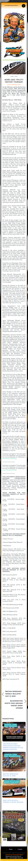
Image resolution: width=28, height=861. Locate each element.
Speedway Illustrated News (15, 854)
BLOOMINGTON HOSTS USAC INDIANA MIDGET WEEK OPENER (14, 704)
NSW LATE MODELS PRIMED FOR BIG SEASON (13, 801)
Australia (8, 724)
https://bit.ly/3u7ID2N (9, 458)
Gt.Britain (8, 754)
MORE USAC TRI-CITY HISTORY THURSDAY (14, 81)
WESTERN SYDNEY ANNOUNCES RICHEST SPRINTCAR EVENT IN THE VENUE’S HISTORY (13, 746)
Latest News (15, 84)
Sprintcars (13, 726)
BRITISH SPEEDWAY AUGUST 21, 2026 (11, 775)
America (9, 84)
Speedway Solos (14, 756)
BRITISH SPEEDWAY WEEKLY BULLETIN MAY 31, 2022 (13, 693)
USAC (19, 84)
